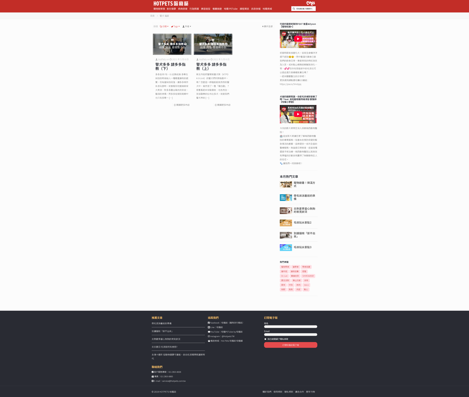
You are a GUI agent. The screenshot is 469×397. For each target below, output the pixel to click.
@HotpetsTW (228, 336)
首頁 (152, 15)
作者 (187, 26)
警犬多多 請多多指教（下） (170, 66)
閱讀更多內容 (183, 104)
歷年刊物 (310, 391)
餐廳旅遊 (217, 8)
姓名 (266, 323)
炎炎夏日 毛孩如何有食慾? (164, 346)
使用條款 (277, 391)
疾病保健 (182, 8)
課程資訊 (244, 8)
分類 (164, 26)
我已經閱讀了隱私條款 (277, 338)
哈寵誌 (220, 327)
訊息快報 (256, 8)
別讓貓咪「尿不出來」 (163, 331)
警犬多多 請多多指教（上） (211, 66)
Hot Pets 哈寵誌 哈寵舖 (232, 340)
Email (267, 331)
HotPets (162, 59)
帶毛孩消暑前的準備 (161, 323)
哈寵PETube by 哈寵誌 (232, 331)
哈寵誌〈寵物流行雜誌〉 (232, 322)
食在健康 (171, 8)
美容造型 (205, 8)
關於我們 (267, 391)
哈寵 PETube (231, 8)
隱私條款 (288, 391)
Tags (176, 26)
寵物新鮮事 (159, 8)
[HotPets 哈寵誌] (171, 3)
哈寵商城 (267, 8)
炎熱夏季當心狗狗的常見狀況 (166, 338)
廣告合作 (299, 391)
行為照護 (194, 8)
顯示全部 (268, 26)
